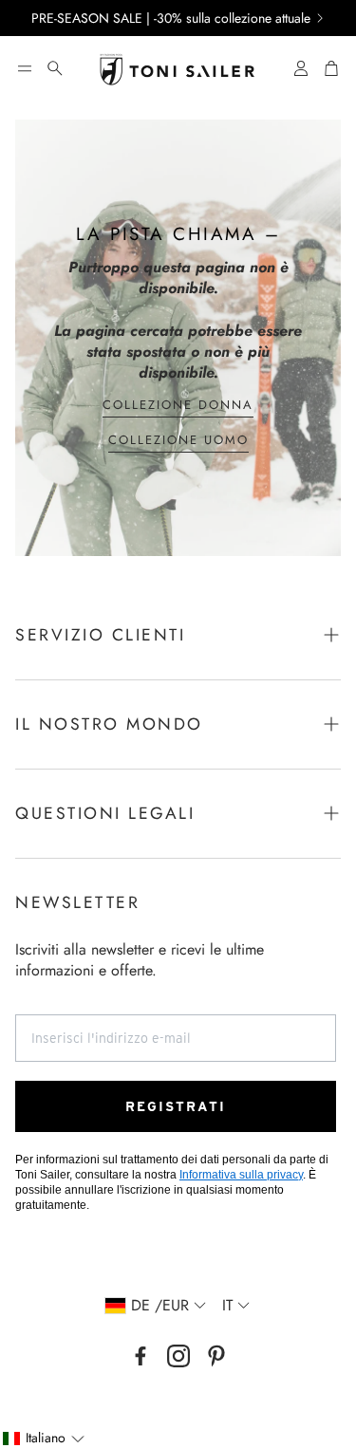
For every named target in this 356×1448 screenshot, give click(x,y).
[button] (24, 68)
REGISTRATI (175, 1106)
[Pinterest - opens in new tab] (216, 1356)
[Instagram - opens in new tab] (178, 1356)
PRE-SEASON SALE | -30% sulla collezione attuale (170, 18)
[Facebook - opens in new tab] (140, 1356)
